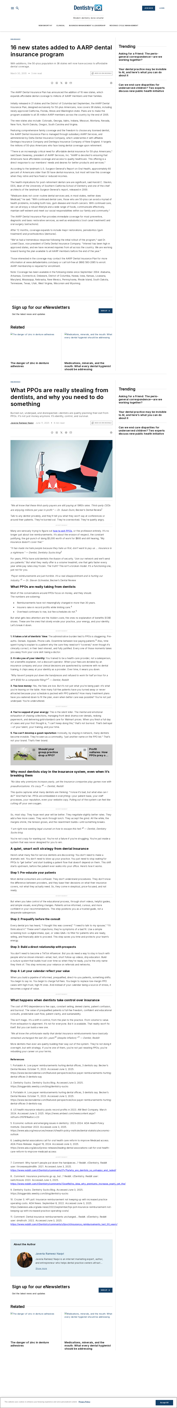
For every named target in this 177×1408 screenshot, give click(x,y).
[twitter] (61, 83)
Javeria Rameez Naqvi (22, 423)
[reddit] (66, 83)
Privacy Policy (84, 1402)
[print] (111, 83)
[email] (70, 83)
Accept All (164, 1403)
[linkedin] (56, 83)
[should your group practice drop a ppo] (25, 738)
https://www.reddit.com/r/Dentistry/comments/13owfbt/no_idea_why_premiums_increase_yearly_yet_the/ (68, 1163)
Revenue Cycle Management (124, 25)
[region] (88, 1402)
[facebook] (52, 83)
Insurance (15, 39)
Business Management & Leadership (87, 25)
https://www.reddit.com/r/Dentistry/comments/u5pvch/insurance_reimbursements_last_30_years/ (63, 1203)
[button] (12, 8)
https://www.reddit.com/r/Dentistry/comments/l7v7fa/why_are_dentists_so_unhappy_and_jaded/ (63, 1149)
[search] (17, 8)
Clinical (60, 25)
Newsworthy (45, 25)
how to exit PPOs (62, 525)
